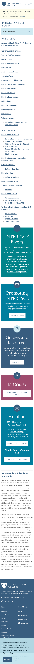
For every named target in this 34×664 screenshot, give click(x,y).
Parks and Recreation (9, 105)
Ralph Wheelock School (9, 181)
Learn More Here (17, 315)
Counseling (9, 216)
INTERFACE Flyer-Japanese (16, 267)
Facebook (24, 612)
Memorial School (7, 173)
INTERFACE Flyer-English (16, 262)
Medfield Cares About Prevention (13, 84)
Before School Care (12, 169)
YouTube (24, 619)
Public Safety (6, 114)
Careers (3, 618)
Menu (27, 4)
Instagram (24, 623)
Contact (4, 612)
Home (6, 11)
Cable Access (6, 68)
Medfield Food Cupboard (10, 97)
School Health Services (13, 141)
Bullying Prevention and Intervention (18, 139)
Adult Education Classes (10, 72)
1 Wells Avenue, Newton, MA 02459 (14, 598)
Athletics (8, 190)
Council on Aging (7, 76)
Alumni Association (12, 198)
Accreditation (5, 615)
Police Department (8, 110)
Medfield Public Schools (10, 135)
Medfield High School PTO (14, 203)
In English (10, 459)
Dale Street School (8, 165)
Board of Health (7, 59)
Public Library (6, 101)
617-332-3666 (14, 424)
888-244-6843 (13, 422)
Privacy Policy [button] (8, 653)
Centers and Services (16, 11)
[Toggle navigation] (29, 31)
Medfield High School (9, 194)
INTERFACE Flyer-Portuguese (15, 269)
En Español (23, 459)
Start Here (17, 362)
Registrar (4, 632)
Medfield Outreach (8, 93)
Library (3, 625)
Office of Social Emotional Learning (17, 144)
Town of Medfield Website (11, 55)
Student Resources (12, 221)
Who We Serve (13, 16)
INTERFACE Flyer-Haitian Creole (16, 264)
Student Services (11, 154)
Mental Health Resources (10, 63)
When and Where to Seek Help (17, 393)
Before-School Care (12, 177)
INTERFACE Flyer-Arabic (15, 256)
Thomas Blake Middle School (11, 185)
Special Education (11, 146)
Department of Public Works (11, 80)
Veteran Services (7, 118)
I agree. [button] (7, 659)
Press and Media (6, 629)
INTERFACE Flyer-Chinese (16, 259)
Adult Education (11, 214)
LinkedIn (24, 616)
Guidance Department (13, 200)
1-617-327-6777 (9, 601)
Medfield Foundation (8, 89)
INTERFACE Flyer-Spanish (16, 272)
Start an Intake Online (17, 443)
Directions (4, 621)
